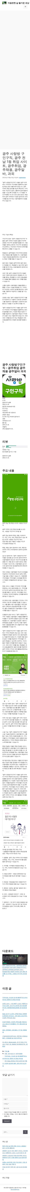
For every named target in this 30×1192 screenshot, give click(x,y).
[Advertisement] (15, 80)
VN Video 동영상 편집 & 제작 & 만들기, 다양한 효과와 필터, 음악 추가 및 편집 (14, 1063)
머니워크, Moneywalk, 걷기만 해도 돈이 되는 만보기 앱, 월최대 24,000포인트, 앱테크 (15, 1044)
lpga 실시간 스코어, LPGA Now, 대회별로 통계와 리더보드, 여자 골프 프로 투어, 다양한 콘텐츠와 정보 (14, 1016)
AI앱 (6, 1053)
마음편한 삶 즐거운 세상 (18, 3)
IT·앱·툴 (7, 1051)
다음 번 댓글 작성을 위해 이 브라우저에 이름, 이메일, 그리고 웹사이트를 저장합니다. (15, 1114)
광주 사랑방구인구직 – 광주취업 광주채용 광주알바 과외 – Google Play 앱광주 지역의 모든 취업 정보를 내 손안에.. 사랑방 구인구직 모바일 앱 (14, 971)
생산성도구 (11, 1053)
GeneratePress (15, 1189)
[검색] (25, 1132)
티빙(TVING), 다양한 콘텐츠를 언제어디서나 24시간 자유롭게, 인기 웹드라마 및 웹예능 (14, 1024)
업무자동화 (19, 1053)
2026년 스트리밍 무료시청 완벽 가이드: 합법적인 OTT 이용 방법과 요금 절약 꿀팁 (14, 1157)
